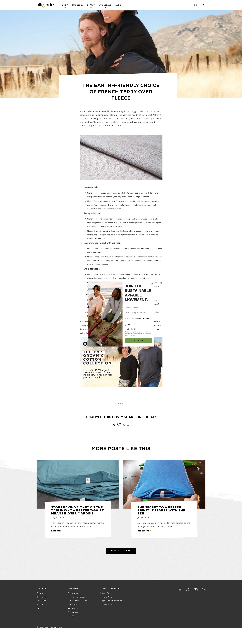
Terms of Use (106, 597)
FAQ (38, 608)
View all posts (121, 551)
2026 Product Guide (77, 601)
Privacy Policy (106, 593)
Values (71, 616)
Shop (65, 5)
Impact (91, 5)
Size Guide (41, 601)
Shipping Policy (44, 597)
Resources (73, 612)
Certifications (106, 605)
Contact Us (42, 593)
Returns (40, 605)
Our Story (77, 5)
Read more (57, 530)
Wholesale (105, 5)
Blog (118, 5)
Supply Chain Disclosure (111, 601)
